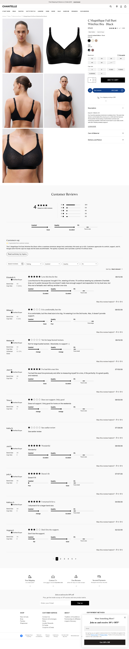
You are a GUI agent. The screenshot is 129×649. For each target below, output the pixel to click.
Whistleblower (75, 636)
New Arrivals (24, 617)
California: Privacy (56, 635)
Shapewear (24, 623)
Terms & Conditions (39, 635)
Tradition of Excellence (72, 617)
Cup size (90, 66)
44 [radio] (111, 62)
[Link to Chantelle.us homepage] (10, 6)
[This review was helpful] (116, 302)
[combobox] (34, 264)
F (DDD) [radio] (120, 69)
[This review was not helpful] (120, 302)
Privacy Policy (48, 635)
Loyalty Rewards (47, 623)
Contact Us (46, 617)
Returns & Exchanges (49, 619)
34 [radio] (101, 58)
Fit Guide (45, 625)
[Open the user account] (121, 6)
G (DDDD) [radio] (92, 73)
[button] (53, 11)
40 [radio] (92, 62)
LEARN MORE (92, 126)
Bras (21, 619)
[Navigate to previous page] (53, 559)
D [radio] (101, 69)
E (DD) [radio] (111, 69)
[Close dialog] (125, 617)
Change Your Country (29, 635)
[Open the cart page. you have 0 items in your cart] (125, 6)
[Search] (110, 6)
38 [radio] (121, 58)
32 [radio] (92, 58)
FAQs (44, 621)
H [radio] (101, 73)
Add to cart (112, 80)
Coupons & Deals (48, 627)
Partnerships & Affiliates (72, 619)
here (47, 582)
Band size (91, 55)
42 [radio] (101, 62)
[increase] (94, 79)
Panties (22, 621)
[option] (89, 40)
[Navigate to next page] (75, 559)
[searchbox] (13, 263)
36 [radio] (111, 58)
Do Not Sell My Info (65, 635)
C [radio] (92, 69)
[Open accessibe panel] (21, 636)
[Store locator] (116, 6)
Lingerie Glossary (70, 621)
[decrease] (94, 81)
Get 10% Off (105, 642)
